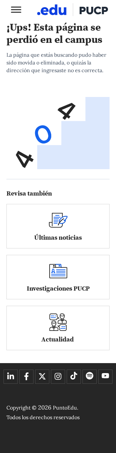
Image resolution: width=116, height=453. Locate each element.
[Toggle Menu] (16, 9)
